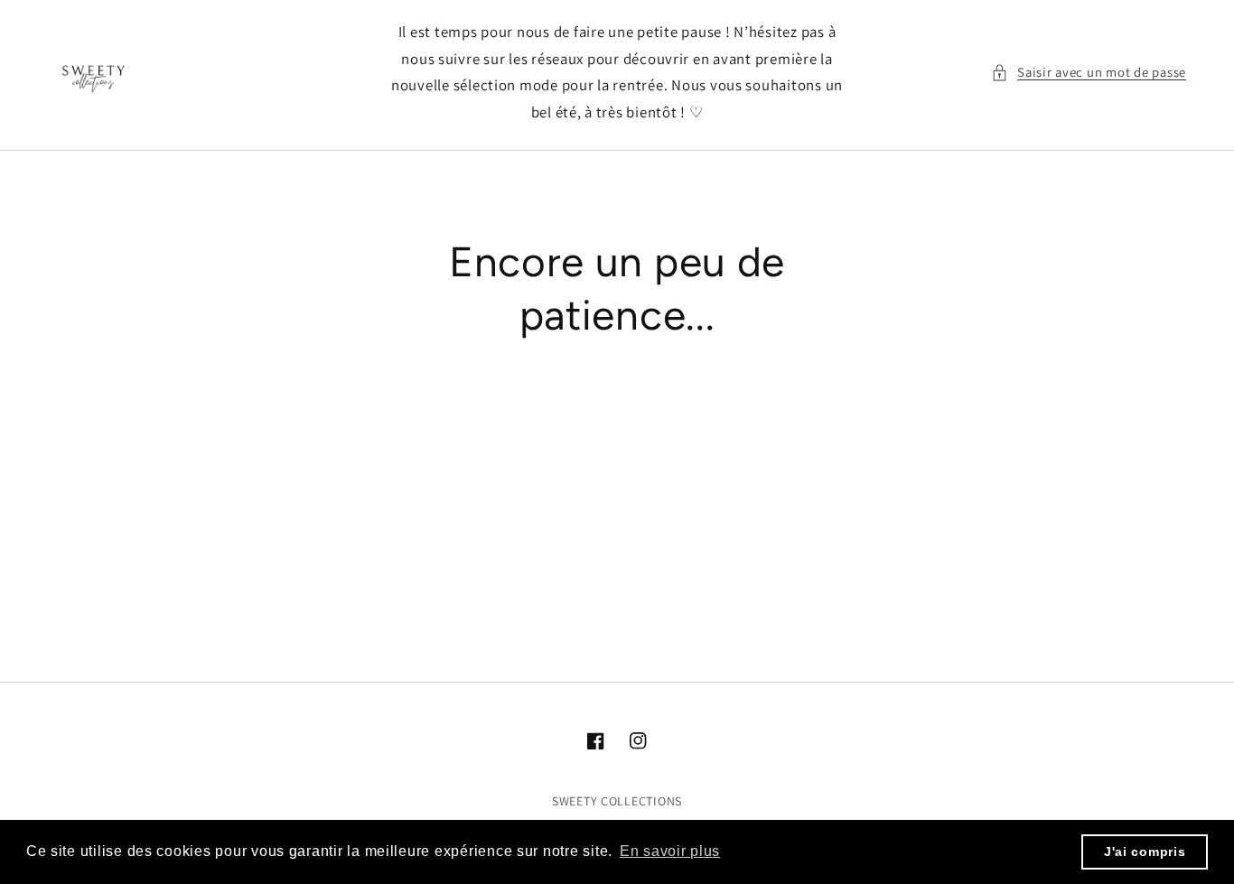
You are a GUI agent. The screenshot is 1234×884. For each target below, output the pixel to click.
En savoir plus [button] (670, 851)
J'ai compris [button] (1145, 851)
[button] (1088, 72)
